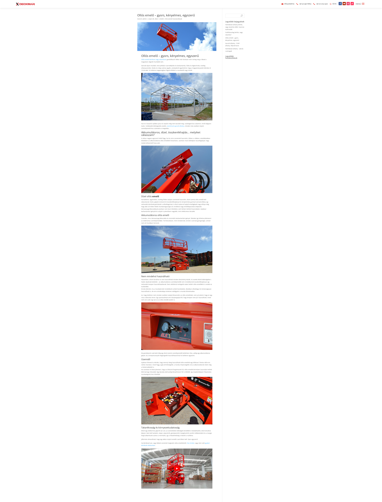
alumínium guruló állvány (175, 126)
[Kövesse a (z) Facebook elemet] (340, 3)
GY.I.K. (334, 4)
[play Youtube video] (176, 469)
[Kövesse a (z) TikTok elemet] (352, 3)
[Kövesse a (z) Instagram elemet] (348, 3)
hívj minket (190, 443)
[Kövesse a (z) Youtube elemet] (344, 3)
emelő (161, 19)
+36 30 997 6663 (305, 4)
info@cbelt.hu (289, 4)
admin (144, 19)
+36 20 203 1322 (322, 4)
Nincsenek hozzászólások (173, 19)
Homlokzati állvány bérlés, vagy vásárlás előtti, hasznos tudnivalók (234, 27)
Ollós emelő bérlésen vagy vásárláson (153, 59)
